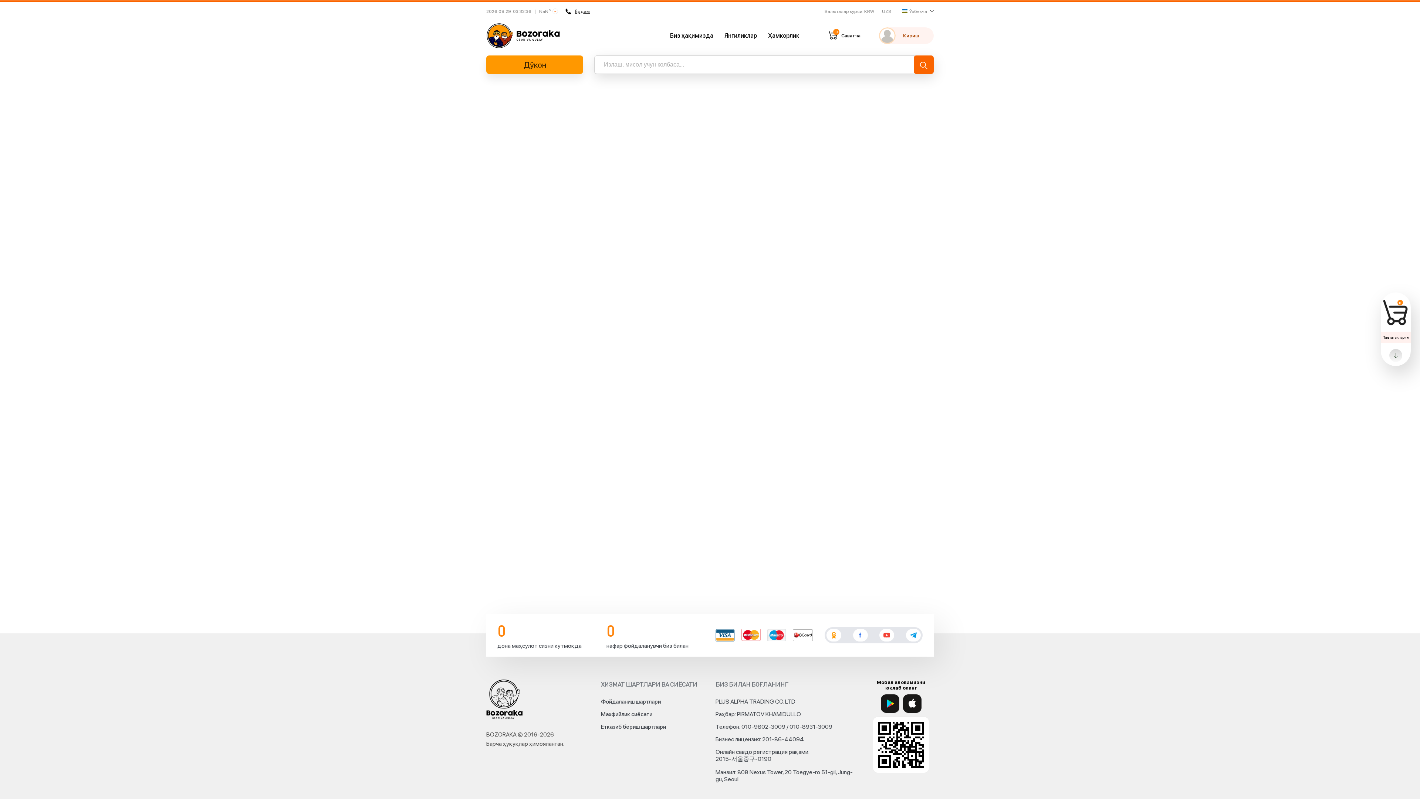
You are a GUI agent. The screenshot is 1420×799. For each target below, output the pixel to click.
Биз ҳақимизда (691, 35)
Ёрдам (582, 11)
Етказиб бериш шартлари (633, 727)
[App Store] (912, 703)
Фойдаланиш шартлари (631, 701)
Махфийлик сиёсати (626, 714)
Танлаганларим (1396, 337)
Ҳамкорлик (783, 35)
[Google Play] (890, 703)
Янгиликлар (740, 35)
